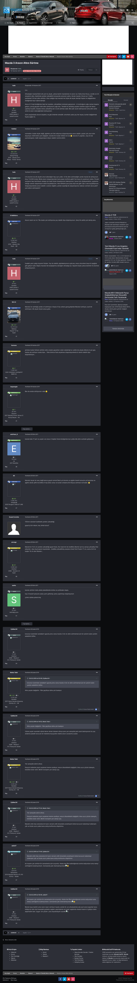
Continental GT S (114, 165)
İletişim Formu (79, 958)
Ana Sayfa (9, 23)
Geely (110, 159)
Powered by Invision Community (125, 980)
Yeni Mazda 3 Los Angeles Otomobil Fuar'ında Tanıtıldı (117, 247)
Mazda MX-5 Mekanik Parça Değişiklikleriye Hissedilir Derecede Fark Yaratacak (117, 295)
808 (14, 498)
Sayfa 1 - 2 (26, 78)
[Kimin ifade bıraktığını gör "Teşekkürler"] (108, 265)
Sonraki (13, 78)
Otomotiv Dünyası (114, 108)
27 (14, 368)
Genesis (111, 174)
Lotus (111, 157)
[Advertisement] (68, 40)
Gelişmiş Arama (79, 962)
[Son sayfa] (18, 78)
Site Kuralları (78, 956)
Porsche (111, 125)
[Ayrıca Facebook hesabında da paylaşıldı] (130, 237)
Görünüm (5, 980)
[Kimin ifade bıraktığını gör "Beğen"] (106, 232)
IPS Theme (6, 978)
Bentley (111, 167)
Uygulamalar (33, 23)
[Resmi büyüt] (71, 136)
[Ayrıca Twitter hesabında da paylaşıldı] (126, 237)
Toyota (111, 142)
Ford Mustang (113, 131)
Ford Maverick (113, 114)
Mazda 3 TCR (110, 215)
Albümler (13, 960)
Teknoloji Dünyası (114, 150)
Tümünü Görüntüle (118, 328)
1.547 (14, 325)
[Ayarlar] (128, 10)
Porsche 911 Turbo (115, 123)
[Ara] (132, 23)
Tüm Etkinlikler (79, 960)
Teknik (45, 954)
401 (14, 565)
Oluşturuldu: (33, 85)
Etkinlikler (61, 23)
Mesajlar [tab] (110, 100)
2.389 (15, 151)
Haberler (13, 952)
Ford (110, 116)
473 (14, 238)
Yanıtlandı (32, 129)
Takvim (13, 958)
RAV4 (110, 140)
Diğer (73, 23)
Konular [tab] (126, 100)
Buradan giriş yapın (110, 10)
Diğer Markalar (113, 176)
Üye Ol (122, 10)
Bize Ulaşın (14, 980)
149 (14, 868)
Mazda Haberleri (113, 217)
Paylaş (81, 70)
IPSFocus (13, 978)
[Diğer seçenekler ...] (97, 85)
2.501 (13, 695)
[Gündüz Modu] (132, 10)
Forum (21, 23)
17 (14, 409)
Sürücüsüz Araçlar (114, 148)
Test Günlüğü (48, 23)
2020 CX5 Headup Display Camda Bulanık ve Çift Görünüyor (117, 184)
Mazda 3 (45, 956)
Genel (44, 952)
